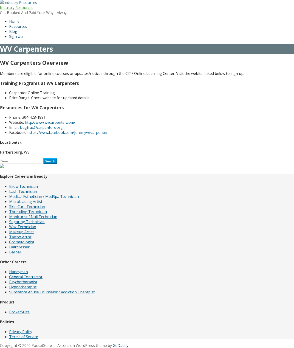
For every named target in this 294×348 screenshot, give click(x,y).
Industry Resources (16, 7)
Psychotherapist (23, 281)
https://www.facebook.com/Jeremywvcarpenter (67, 132)
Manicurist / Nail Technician (33, 216)
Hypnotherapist (23, 286)
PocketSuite (19, 311)
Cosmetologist (21, 241)
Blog (13, 31)
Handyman (18, 271)
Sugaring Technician (27, 221)
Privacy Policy (20, 331)
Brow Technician (23, 186)
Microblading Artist (25, 201)
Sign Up (16, 36)
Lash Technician (23, 191)
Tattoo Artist (20, 236)
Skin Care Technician (27, 206)
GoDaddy (120, 345)
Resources (18, 26)
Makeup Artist (21, 231)
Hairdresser (19, 247)
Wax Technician (22, 226)
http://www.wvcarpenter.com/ (50, 122)
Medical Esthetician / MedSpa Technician (44, 196)
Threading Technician (28, 211)
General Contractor (25, 276)
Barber (15, 252)
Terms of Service (23, 336)
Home (14, 21)
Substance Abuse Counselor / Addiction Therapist (52, 292)
